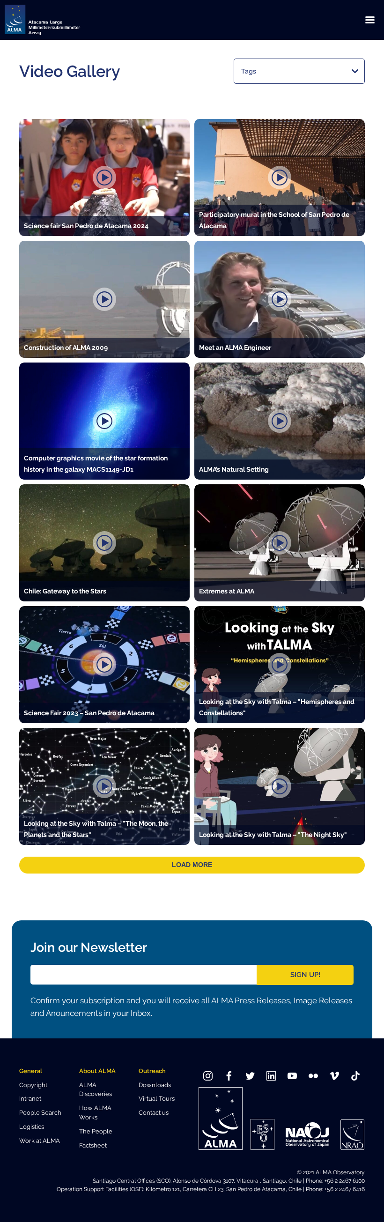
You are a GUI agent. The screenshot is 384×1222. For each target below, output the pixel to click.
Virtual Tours (157, 1098)
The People (95, 1131)
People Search (40, 1112)
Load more (192, 864)
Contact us (154, 1112)
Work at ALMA (39, 1140)
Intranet (30, 1098)
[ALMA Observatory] (54, 20)
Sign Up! (305, 974)
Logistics (31, 1126)
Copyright (33, 1085)
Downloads (155, 1085)
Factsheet (93, 1145)
